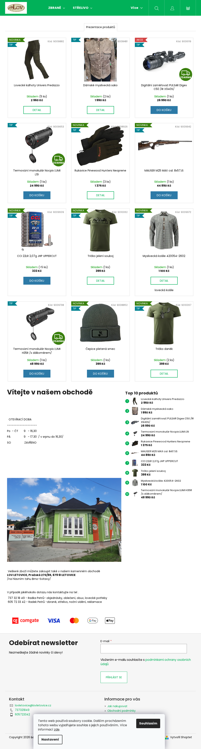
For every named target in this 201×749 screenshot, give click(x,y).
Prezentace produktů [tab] (100, 27)
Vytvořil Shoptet (181, 737)
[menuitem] (56, 8)
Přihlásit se (114, 677)
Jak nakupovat (117, 706)
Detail (37, 110)
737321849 (22, 710)
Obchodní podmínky (121, 711)
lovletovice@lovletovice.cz (33, 705)
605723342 (22, 714)
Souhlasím (148, 723)
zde (56, 729)
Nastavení (50, 739)
